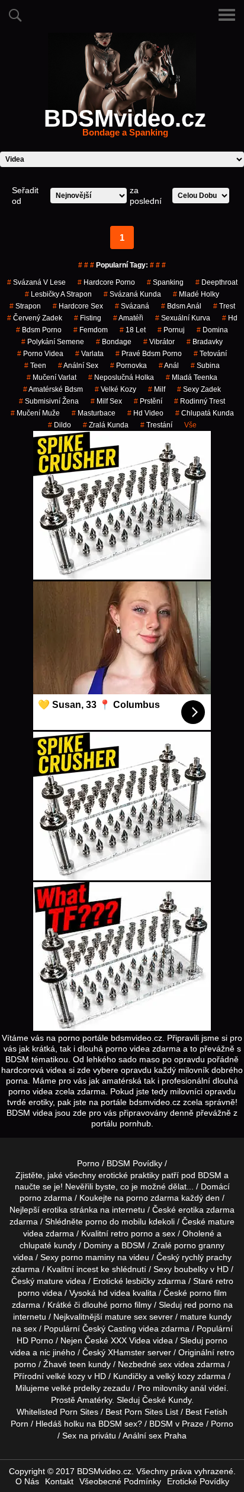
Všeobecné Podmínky (120, 1481)
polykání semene (52, 342)
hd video (145, 413)
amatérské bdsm (53, 389)
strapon (25, 306)
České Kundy (166, 1400)
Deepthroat (216, 282)
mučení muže (35, 413)
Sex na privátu (89, 1435)
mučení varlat (51, 377)
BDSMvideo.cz (125, 125)
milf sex (106, 401)
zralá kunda (106, 425)
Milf (156, 389)
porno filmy (131, 1305)
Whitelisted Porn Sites (57, 1412)
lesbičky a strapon (58, 294)
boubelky (191, 1269)
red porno (202, 1305)
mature (221, 1221)
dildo (59, 425)
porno (30, 1198)
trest (224, 306)
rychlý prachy (207, 1257)
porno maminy (88, 1257)
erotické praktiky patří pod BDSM (159, 1175)
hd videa (114, 1293)
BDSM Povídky (134, 1163)
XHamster (126, 1352)
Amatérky (94, 1400)
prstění (148, 401)
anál (169, 365)
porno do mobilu (115, 1221)
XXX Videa (130, 1340)
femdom (90, 330)
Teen (35, 365)
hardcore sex (78, 306)
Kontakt (59, 1481)
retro (226, 1352)
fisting (87, 318)
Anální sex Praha (155, 1435)
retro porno (132, 1233)
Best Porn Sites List (141, 1412)
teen (77, 1364)
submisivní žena (49, 401)
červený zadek (34, 318)
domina (212, 330)
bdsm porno (39, 330)
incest (87, 1269)
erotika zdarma (206, 1209)
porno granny (199, 1245)
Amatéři (128, 318)
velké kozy (115, 389)
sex (165, 1364)
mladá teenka (191, 377)
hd (229, 318)
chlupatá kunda (204, 413)
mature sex (126, 1316)
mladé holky (196, 294)
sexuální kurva (182, 318)
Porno (88, 1163)
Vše (190, 425)
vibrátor (159, 342)
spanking (165, 282)
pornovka (128, 365)
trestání (156, 425)
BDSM (133, 1245)
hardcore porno (106, 282)
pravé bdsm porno (148, 354)
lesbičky (140, 1281)
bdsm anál (181, 306)
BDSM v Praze (176, 1423)
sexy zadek (199, 389)
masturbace (93, 413)
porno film (208, 1293)
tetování (210, 354)
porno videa (40, 354)
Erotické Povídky (198, 1481)
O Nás (27, 1481)
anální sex (78, 365)
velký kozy (175, 1376)
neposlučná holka (121, 377)
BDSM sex (117, 1423)
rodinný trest (199, 401)
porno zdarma (152, 1198)
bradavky (205, 342)
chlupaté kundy (48, 1245)
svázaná (132, 306)
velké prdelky (76, 1388)
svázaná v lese (36, 282)
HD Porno (35, 1340)
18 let (133, 330)
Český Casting (109, 1328)
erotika (55, 1209)
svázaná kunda (132, 294)
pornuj (171, 330)
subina (205, 365)
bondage (113, 342)
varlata (89, 354)
